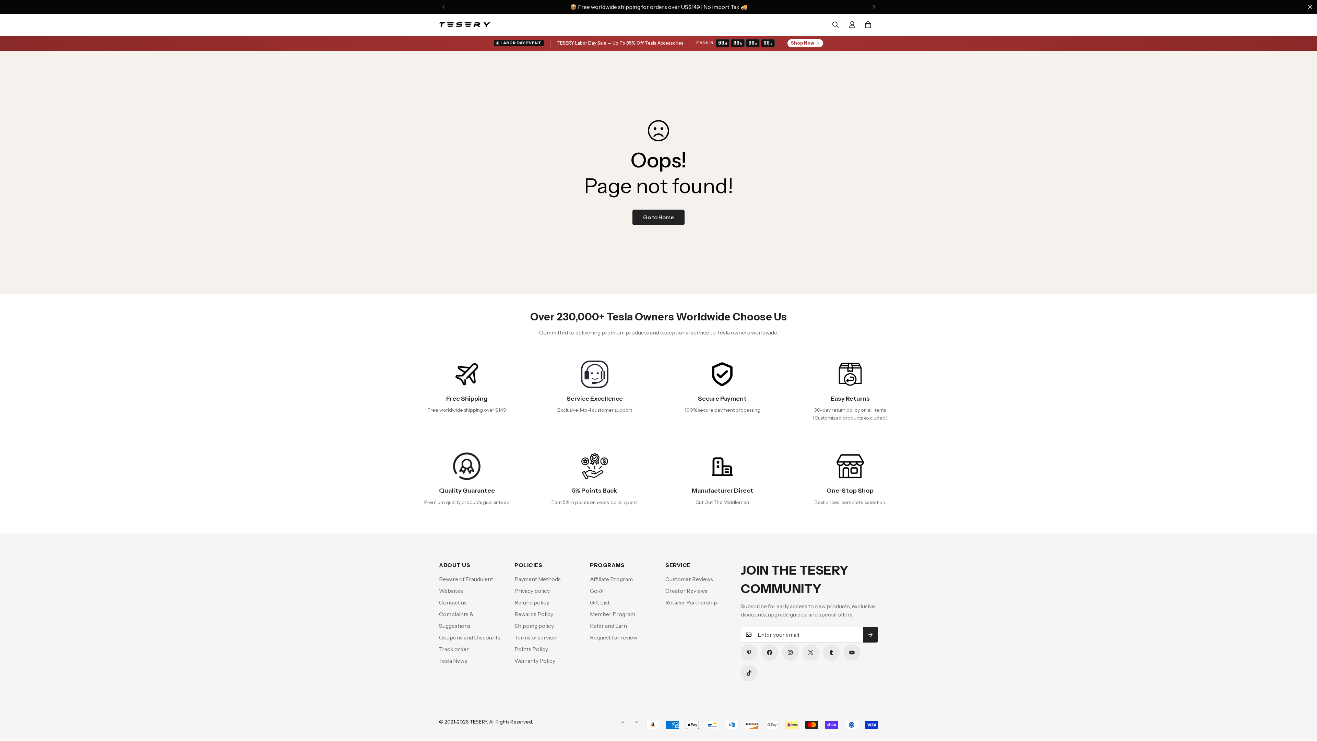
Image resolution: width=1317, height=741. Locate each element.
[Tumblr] (831, 652)
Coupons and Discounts (469, 637)
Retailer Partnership (691, 602)
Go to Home (658, 217)
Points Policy (531, 649)
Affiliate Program (611, 579)
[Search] (835, 24)
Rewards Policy (533, 614)
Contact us (453, 602)
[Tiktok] (749, 673)
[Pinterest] (749, 652)
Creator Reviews (686, 590)
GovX (597, 590)
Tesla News (453, 660)
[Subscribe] (870, 635)
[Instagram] (790, 652)
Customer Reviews (689, 579)
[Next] (873, 7)
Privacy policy (532, 590)
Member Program (612, 614)
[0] (868, 25)
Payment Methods (537, 579)
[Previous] (443, 7)
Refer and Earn (608, 625)
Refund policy (531, 602)
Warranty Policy (534, 660)
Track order (454, 649)
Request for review (613, 637)
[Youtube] (852, 652)
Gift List (600, 602)
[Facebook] (769, 652)
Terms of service (535, 637)
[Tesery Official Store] (464, 25)
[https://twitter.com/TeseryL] (811, 652)
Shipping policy (534, 625)
